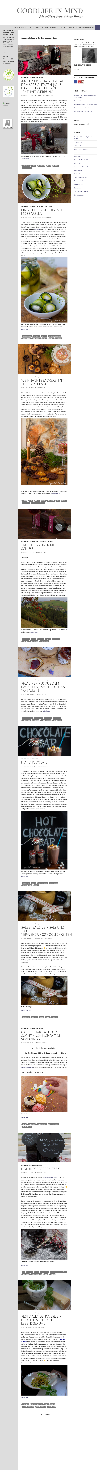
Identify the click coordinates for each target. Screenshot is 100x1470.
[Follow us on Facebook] (75, 81)
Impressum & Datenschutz (86, 27)
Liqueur (48, 639)
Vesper (51, 338)
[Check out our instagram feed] (82, 81)
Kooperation (73, 27)
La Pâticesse (78, 142)
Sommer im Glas (46, 720)
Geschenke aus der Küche (29, 77)
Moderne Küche (27, 1067)
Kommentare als (8, 61)
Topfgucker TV (78, 156)
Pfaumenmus (26, 720)
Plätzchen (51, 500)
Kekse (31, 500)
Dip (24, 1272)
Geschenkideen (42, 1124)
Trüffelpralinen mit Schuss (38, 547)
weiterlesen (26, 158)
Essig (36, 1272)
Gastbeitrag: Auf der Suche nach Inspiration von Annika (41, 1035)
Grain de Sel (77, 174)
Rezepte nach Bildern (20, 27)
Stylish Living (78, 170)
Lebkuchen (41, 165)
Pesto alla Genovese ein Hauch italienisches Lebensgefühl (41, 1319)
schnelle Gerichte (28, 1406)
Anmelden (5, 56)
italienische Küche (36, 1404)
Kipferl (37, 500)
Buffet (44, 336)
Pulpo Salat (77, 101)
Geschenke (26, 165)
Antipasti (36, 336)
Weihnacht (26, 503)
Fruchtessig (44, 1272)
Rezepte (41, 77)
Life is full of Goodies (80, 177)
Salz (47, 1017)
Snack (45, 338)
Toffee (64, 500)
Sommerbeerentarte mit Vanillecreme (85, 104)
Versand (55, 165)
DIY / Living (45, 27)
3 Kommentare (41, 1043)
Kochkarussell (78, 184)
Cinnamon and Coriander (81, 167)
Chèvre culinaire (79, 181)
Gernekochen (78, 188)
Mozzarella (36, 338)
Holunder (26, 1274)
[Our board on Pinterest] (79, 81)
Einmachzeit (38, 718)
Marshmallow (42, 883)
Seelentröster (27, 885)
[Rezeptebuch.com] (8, 123)
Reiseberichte (54, 27)
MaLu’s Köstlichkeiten (81, 149)
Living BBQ (77, 145)
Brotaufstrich (27, 718)
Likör (49, 165)
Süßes (36, 885)
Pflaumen (36, 720)
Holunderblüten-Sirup (50, 1177)
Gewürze (34, 1017)
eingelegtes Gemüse (55, 336)
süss (58, 500)
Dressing (30, 1272)
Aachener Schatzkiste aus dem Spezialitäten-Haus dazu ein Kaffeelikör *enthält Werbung (43, 86)
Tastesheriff (77, 163)
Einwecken (48, 718)
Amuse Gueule (27, 336)
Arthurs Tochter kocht (81, 160)
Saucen (52, 1274)
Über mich (64, 27)
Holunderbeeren (37, 1274)
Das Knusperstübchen (81, 191)
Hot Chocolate (34, 762)
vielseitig (54, 1017)
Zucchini (37, 229)
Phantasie (56, 639)
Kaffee (34, 165)
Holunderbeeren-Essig (41, 1169)
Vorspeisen (48, 206)
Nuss (43, 500)
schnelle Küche (41, 1406)
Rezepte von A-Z (34, 27)
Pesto (53, 1404)
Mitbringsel (26, 338)
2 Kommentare (41, 552)
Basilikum (26, 1404)
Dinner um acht (78, 153)
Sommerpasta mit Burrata (81, 108)
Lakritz (40, 639)
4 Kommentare (41, 387)
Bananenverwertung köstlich (83, 111)
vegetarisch (52, 1406)
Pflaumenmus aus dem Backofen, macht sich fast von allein (44, 686)
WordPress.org (7, 63)
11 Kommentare (41, 1172)
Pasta (46, 1404)
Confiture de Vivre (79, 195)
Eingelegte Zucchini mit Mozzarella (42, 211)
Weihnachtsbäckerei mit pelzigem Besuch (42, 382)
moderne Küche (53, 1124)
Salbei (42, 1017)
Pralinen (25, 641)
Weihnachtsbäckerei (38, 503)
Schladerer (34, 641)
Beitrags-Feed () (8, 58)
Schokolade (44, 641)
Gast (24, 1124)
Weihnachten (27, 168)
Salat (46, 1274)
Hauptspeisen (43, 1313)
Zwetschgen (57, 720)
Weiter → (48, 1415)
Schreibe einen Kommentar (44, 95)
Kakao (25, 500)
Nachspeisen (43, 541)
